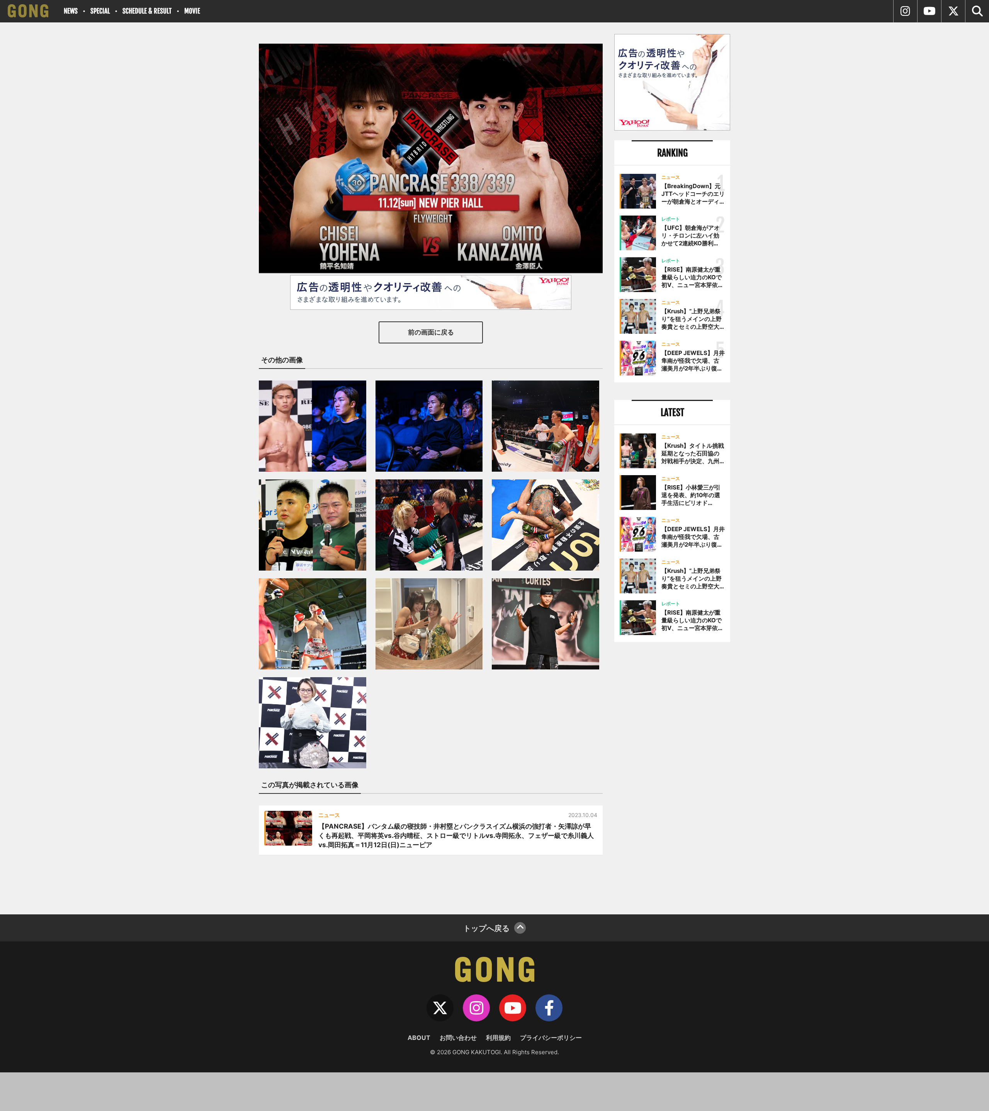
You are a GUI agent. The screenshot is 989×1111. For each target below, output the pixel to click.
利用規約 (498, 1037)
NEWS (71, 11)
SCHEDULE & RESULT (147, 11)
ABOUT (419, 1037)
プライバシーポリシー (551, 1037)
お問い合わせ (458, 1037)
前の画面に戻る (431, 332)
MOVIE (192, 11)
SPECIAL (100, 11)
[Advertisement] (672, 775)
